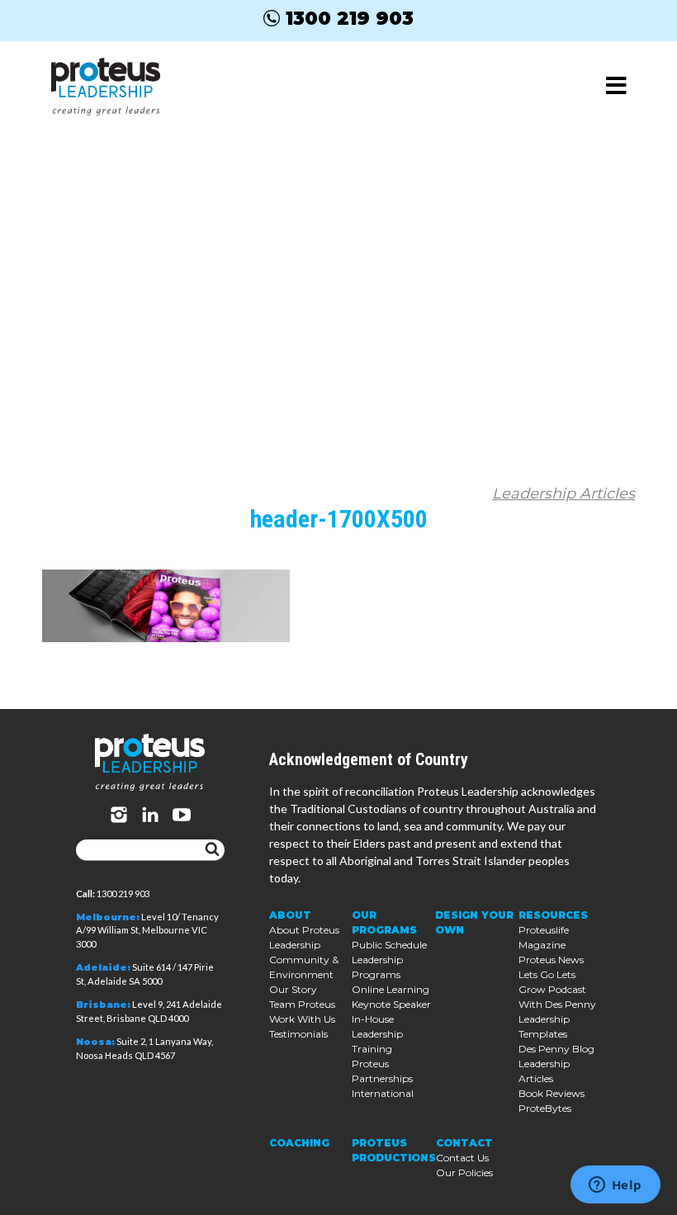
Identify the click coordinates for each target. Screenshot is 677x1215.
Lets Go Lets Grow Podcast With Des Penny (557, 989)
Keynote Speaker (391, 1004)
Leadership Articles (563, 494)
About (290, 915)
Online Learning (390, 989)
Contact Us (462, 1157)
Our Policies (464, 1172)
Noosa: (95, 1041)
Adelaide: (103, 967)
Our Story (293, 989)
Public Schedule (389, 944)
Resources (553, 915)
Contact (464, 1143)
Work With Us (302, 1019)
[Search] (212, 850)
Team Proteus (302, 1004)
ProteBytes (544, 1108)
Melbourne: (108, 917)
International (383, 1093)
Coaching (299, 1143)
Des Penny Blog (556, 1048)
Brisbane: (103, 1004)
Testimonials (298, 1034)
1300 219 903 (350, 18)
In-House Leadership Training (377, 1034)
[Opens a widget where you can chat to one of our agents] (615, 1186)
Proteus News (551, 959)
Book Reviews (551, 1093)
